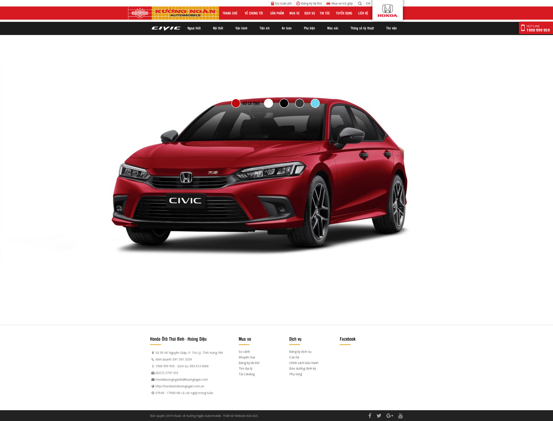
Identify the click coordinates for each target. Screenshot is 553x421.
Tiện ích (265, 27)
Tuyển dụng (344, 13)
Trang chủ (229, 13)
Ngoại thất (194, 27)
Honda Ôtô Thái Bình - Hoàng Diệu (178, 338)
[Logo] (173, 13)
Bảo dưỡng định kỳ (302, 368)
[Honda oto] (380, 13)
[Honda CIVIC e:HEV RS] (165, 28)
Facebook (348, 338)
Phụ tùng (295, 374)
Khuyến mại (247, 357)
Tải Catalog (247, 374)
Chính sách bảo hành (303, 363)
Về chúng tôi (254, 13)
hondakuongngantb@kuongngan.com (182, 379)
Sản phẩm (277, 13)
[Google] (389, 415)
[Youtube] (400, 415)
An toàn (287, 27)
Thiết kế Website (234, 416)
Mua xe (294, 13)
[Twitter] (379, 415)
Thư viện (391, 27)
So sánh (244, 352)
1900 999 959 (165, 366)
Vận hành (241, 27)
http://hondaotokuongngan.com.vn (180, 386)
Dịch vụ (309, 13)
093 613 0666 (199, 366)
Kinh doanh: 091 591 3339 (174, 359)
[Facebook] (369, 415)
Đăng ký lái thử (249, 363)
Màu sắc (332, 27)
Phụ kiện (309, 27)
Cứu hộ (294, 357)
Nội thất (218, 27)
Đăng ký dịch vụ (300, 352)
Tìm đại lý (245, 368)
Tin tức (325, 13)
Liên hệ (363, 13)
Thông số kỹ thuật (362, 27)
